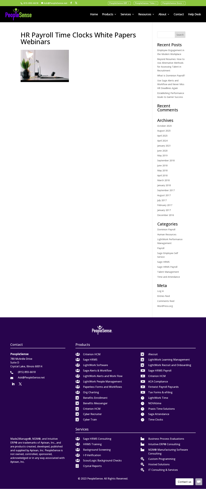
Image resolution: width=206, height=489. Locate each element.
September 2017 (166, 190)
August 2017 (164, 195)
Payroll (160, 248)
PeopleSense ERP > (119, 3)
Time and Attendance (168, 276)
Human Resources (166, 234)
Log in (160, 291)
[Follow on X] (20, 384)
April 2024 (162, 140)
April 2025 (162, 135)
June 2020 (162, 150)
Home (94, 14)
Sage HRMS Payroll (167, 266)
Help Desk (194, 14)
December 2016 (165, 215)
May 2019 (162, 155)
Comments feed (165, 301)
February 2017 (164, 205)
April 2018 (162, 175)
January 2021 (164, 145)
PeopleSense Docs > (173, 3)
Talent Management (168, 271)
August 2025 (164, 130)
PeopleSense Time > (146, 3)
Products (107, 14)
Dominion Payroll (166, 229)
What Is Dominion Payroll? (171, 75)
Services (126, 14)
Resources (144, 14)
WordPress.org (165, 306)
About (162, 14)
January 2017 (164, 210)
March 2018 (163, 180)
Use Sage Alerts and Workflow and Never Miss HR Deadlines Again (170, 84)
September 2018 (166, 160)
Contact (179, 14)
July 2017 (162, 200)
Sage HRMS (163, 261)
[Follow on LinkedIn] (13, 384)
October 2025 (164, 125)
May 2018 (162, 170)
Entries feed (163, 296)
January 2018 (164, 185)
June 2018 (162, 165)
